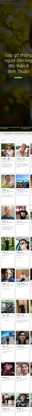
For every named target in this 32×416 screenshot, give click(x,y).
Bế (17, 377)
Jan (18, 221)
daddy (3, 257)
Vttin (3, 315)
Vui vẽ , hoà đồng (5, 320)
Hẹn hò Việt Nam (8, 133)
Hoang (19, 190)
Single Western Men (19, 133)
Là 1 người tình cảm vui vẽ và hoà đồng (7, 352)
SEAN (19, 409)
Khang (4, 377)
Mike (4, 221)
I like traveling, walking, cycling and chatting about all (7, 196)
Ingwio (4, 159)
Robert (19, 159)
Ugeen (4, 284)
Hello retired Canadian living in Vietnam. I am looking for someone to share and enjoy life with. (22, 165)
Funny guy (19, 257)
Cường (19, 346)
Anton (4, 190)
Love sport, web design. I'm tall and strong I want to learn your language (23, 321)
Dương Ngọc (21, 284)
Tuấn (4, 252)
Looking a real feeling (6, 288)
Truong (4, 409)
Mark (18, 315)
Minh (18, 252)
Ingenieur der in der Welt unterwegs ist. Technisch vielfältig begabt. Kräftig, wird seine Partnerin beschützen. (7, 165)
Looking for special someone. (22, 195)
